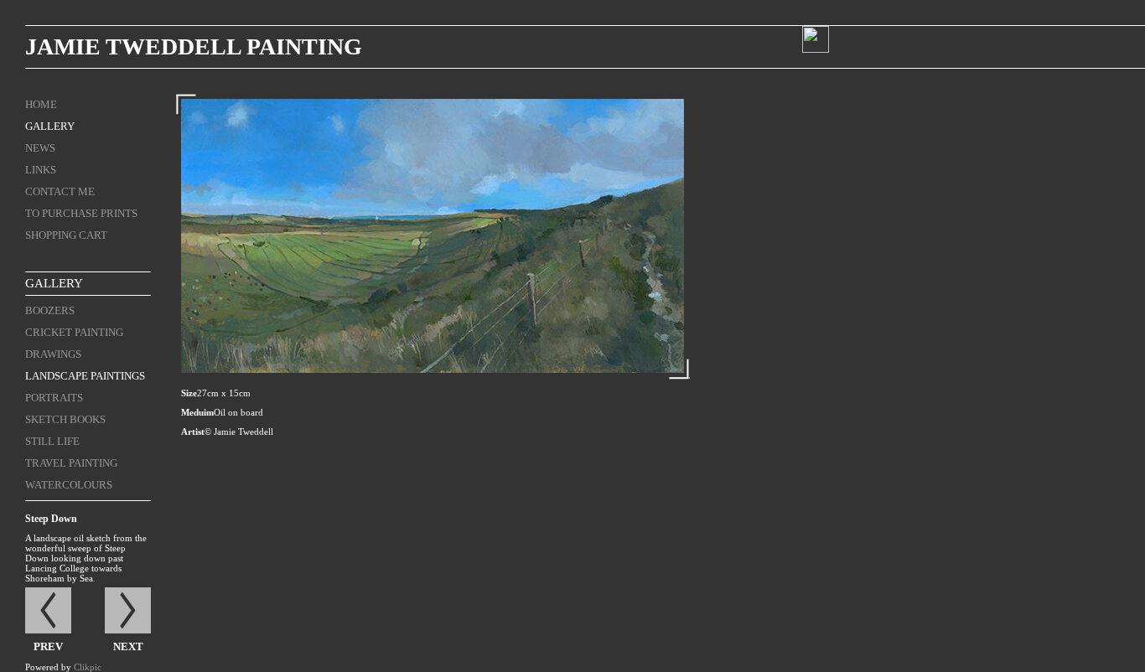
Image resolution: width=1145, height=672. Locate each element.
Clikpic (87, 667)
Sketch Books (65, 419)
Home (41, 104)
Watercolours (68, 484)
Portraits (54, 397)
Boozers (50, 310)
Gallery (50, 126)
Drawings (53, 354)
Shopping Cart (66, 235)
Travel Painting (71, 463)
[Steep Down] (432, 236)
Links (40, 169)
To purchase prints (81, 213)
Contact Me (60, 191)
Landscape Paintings (85, 376)
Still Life (52, 441)
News (40, 148)
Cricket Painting (74, 332)
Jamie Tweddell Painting (193, 46)
